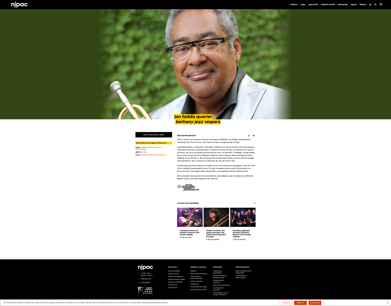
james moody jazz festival (153, 155)
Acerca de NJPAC (174, 271)
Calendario (195, 284)
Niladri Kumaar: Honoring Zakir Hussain (216, 233)
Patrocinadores (242, 267)
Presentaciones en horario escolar (220, 276)
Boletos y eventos (198, 267)
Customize (286, 303)
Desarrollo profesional (221, 285)
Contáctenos (172, 287)
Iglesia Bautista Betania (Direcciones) (148, 148)
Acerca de (172, 267)
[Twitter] (254, 135)
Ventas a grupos (197, 281)
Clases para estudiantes (217, 272)
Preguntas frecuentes (198, 289)
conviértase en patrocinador (241, 276)
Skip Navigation (63, 266)
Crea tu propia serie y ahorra (153, 135)
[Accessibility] (370, 4)
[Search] (375, 4)
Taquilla (193, 271)
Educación (217, 267)
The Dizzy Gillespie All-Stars (242, 233)
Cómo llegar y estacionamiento (197, 277)
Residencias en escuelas (218, 281)
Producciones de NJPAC (176, 279)
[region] (195, 302)
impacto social (173, 274)
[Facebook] (248, 135)
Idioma (363, 5)
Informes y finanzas (175, 282)
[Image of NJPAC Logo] (20, 5)
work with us (172, 285)
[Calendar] (381, 4)
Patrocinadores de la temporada (243, 272)
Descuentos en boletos (199, 274)
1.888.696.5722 (146, 279)
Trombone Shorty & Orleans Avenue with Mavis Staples (189, 232)
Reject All (300, 303)
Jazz (144, 152)
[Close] (388, 302)
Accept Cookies (315, 303)
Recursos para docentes (218, 289)
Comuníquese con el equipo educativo (220, 293)
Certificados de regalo (199, 287)
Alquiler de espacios (175, 276)
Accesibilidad (145, 282)
